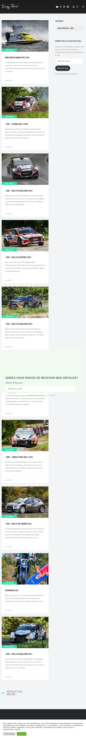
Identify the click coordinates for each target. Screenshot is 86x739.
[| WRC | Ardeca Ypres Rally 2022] (25, 451)
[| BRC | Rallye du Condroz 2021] (25, 518)
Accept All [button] (21, 734)
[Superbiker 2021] (25, 583)
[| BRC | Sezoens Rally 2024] (25, 118)
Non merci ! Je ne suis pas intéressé (42, 395)
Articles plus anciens (14, 693)
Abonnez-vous (63, 68)
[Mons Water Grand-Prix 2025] (25, 52)
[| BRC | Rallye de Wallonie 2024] (25, 185)
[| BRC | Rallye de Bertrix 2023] (25, 251)
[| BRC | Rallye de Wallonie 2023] (25, 318)
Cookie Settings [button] (9, 734)
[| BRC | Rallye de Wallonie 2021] (25, 648)
